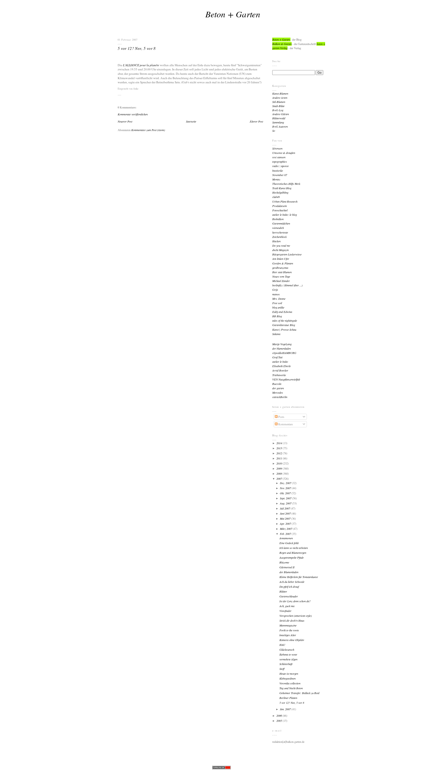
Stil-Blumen (278, 102)
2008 (279, 473)
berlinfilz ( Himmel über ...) (287, 285)
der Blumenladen (288, 572)
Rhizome (284, 562)
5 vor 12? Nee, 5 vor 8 (137, 48)
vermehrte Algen (288, 659)
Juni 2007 (285, 513)
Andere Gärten (280, 114)
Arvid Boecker (280, 370)
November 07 (279, 175)
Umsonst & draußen (283, 153)
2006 (279, 715)
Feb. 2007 (286, 534)
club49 (276, 197)
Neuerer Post (125, 121)
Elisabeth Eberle (281, 366)
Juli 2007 (285, 508)
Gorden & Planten (282, 263)
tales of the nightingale (284, 320)
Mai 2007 (285, 518)
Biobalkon (278, 219)
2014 (279, 443)
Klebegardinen (287, 678)
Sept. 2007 (286, 498)
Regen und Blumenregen (292, 552)
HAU (282, 645)
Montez (276, 179)
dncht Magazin (280, 250)
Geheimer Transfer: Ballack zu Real (299, 693)
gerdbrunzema (280, 268)
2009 (279, 468)
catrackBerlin (279, 397)
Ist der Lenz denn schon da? (295, 601)
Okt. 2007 (285, 493)
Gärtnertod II (286, 567)
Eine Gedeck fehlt (289, 543)
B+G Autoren (280, 126)
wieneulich (278, 228)
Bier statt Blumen (282, 272)
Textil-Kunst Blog (281, 188)
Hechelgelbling (280, 192)
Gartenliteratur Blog (283, 325)
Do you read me (281, 245)
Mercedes (277, 392)
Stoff (281, 669)
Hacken (276, 241)
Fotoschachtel (279, 210)
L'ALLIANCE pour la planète (141, 65)
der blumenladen (281, 348)
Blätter (283, 591)
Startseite (191, 121)
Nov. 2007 (286, 488)
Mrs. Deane (278, 298)
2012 (279, 453)
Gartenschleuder (288, 596)
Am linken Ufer (280, 259)
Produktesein (279, 206)
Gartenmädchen (281, 223)
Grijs (275, 289)
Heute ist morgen (288, 673)
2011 (279, 458)
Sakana (276, 334)
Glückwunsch (286, 649)
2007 (279, 478)
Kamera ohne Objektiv (291, 640)
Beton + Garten (232, 14)
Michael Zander (281, 281)
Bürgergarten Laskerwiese (287, 254)
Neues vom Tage (281, 276)
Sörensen (277, 148)
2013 (279, 448)
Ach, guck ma (286, 606)
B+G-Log (277, 110)
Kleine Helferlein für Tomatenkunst (298, 577)
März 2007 (286, 528)
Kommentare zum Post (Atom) (148, 130)
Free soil (277, 303)
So (273, 130)
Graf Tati (277, 357)
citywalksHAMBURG (284, 353)
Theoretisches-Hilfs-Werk (286, 184)
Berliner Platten (288, 698)
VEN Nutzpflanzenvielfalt (286, 379)
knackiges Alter (287, 635)
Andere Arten (279, 97)
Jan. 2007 (285, 709)
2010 (279, 463)
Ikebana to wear (288, 654)
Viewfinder (285, 611)
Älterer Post (256, 121)
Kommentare (285, 424)
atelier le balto (280, 361)
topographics (279, 161)
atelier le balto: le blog (284, 214)
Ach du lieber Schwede (291, 582)
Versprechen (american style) (295, 615)
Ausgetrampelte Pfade (291, 557)
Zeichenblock (279, 237)
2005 (279, 720)
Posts (281, 417)
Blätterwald (278, 118)
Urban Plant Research (284, 201)
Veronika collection (289, 683)
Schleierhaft (285, 664)
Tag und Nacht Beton (291, 688)
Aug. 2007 (286, 503)
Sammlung (278, 122)
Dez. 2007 (286, 483)
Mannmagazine (287, 625)
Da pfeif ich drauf (289, 586)
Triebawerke (279, 375)
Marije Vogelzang (282, 344)
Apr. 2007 (286, 523)
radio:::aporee (280, 166)
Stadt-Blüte (278, 106)
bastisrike (277, 170)
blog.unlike (278, 307)
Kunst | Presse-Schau (284, 329)
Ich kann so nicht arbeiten (293, 548)
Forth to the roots (289, 630)
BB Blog (277, 316)
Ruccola (276, 384)
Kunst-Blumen (280, 93)
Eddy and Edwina (282, 312)
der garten (278, 388)
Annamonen (286, 538)
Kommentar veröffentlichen (133, 114)
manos (276, 294)
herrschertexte (280, 232)
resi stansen (278, 157)
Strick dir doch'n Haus (291, 620)
